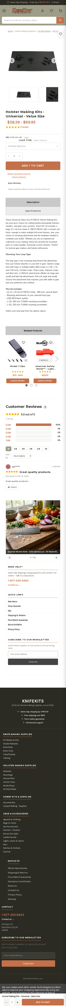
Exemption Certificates (19, 881)
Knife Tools (8, 751)
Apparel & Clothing (11, 819)
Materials (7, 771)
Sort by (8, 456)
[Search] (60, 20)
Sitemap (12, 899)
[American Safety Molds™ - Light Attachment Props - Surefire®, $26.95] (45, 348)
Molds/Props (9, 786)
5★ (15, 449)
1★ (46, 449)
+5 (26, 360)
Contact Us (13, 890)
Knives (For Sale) (10, 834)
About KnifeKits (15, 624)
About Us (12, 886)
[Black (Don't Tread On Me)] (17, 360)
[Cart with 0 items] (60, 10)
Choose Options (18, 381)
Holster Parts (9, 778)
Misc (5, 844)
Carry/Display (9, 754)
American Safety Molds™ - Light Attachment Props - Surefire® (45, 367)
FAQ (9, 611)
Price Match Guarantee (18, 620)
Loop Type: (33, 140)
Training (6, 758)
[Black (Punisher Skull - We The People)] (21, 360)
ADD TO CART (43, 1002)
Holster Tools (9, 782)
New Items (12, 601)
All (9, 449)
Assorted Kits (9, 802)
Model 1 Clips (17, 366)
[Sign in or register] (42, 10)
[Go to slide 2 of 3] (31, 385)
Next (56, 358)
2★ (38, 449)
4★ (23, 449)
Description (33, 202)
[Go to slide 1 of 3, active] (26, 385)
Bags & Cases (9, 823)
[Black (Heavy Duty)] (13, 360)
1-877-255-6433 (18, 580)
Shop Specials (14, 606)
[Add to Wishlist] (60, 34)
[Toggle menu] (4, 10)
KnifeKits (33, 701)
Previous (6, 358)
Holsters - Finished (11, 830)
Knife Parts (8, 747)
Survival (6, 852)
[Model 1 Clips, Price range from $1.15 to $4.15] (17, 348)
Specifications (33, 210)
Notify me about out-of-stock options (19, 175)
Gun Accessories (10, 826)
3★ (31, 449)
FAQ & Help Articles (17, 868)
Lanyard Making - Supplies (15, 806)
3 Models (43, 360)
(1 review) (24, 127)
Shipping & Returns (17, 615)
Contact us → (14, 585)
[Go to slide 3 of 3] (36, 385)
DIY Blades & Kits (11, 740)
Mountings (8, 775)
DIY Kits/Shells (9, 789)
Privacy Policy (14, 629)
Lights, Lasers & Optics (13, 841)
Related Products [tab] (33, 330)
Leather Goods (9, 837)
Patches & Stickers (11, 848)
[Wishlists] (51, 10)
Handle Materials (10, 744)
